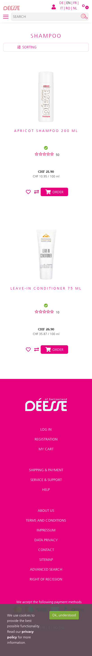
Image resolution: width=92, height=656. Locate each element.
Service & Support (46, 480)
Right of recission (46, 579)
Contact (46, 550)
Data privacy (46, 540)
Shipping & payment (46, 470)
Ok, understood (64, 615)
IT (61, 8)
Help (46, 489)
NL (75, 8)
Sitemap (46, 559)
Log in (46, 429)
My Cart (46, 449)
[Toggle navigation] (5, 16)
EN (68, 3)
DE (61, 3)
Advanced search (46, 569)
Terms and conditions (46, 520)
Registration (46, 439)
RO (68, 8)
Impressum (46, 530)
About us (46, 510)
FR (75, 3)
